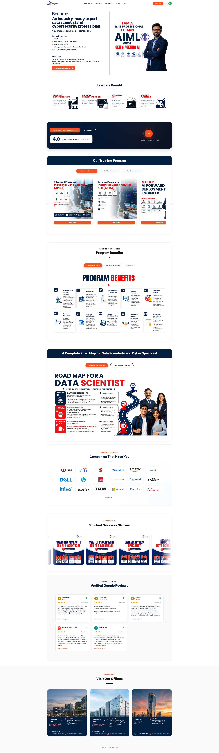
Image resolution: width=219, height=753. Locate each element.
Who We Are (108, 3)
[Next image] (165, 43)
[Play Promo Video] (149, 133)
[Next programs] (172, 202)
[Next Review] (167, 623)
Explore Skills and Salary (63, 68)
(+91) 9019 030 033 (57, 731)
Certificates (129, 265)
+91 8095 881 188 (99, 731)
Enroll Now (158, 3)
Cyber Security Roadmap (121, 365)
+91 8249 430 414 (99, 733)
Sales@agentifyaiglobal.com (160, 733)
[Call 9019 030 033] (166, 3)
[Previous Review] (52, 623)
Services (97, 3)
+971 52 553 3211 (142, 733)
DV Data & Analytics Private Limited (55, 725)
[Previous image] (115, 43)
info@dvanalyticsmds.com (75, 733)
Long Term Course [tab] (86, 171)
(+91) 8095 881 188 (57, 733)
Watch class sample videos (63, 130)
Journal (118, 3)
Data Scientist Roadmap (97, 365)
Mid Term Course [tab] (109, 171)
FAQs (125, 3)
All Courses (87, 3)
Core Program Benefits (93, 265)
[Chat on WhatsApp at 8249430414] (170, 3)
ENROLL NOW (89, 130)
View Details (72, 222)
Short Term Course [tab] (132, 171)
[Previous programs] (47, 202)
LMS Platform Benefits (113, 265)
